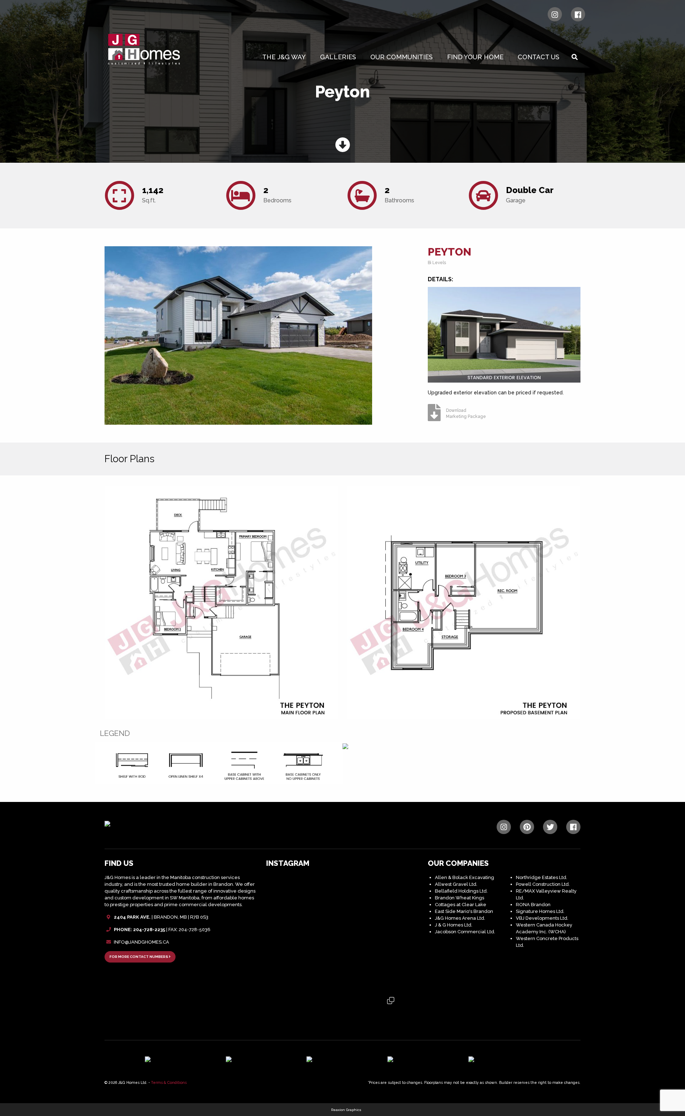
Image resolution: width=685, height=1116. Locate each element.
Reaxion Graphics (346, 1110)
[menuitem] (285, 57)
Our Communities (401, 57)
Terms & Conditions (169, 1082)
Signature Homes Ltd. (540, 911)
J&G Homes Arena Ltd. (460, 918)
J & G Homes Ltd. (453, 925)
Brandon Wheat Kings (459, 897)
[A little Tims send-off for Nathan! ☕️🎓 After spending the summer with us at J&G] (342, 932)
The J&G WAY (284, 57)
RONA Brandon (533, 904)
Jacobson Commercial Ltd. (465, 931)
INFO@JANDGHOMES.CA (141, 942)
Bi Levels (437, 262)
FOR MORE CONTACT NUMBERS (139, 957)
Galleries (338, 57)
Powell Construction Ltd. (543, 884)
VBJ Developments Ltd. (542, 918)
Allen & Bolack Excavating (464, 877)
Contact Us (538, 57)
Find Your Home (475, 57)
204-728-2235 (149, 929)
